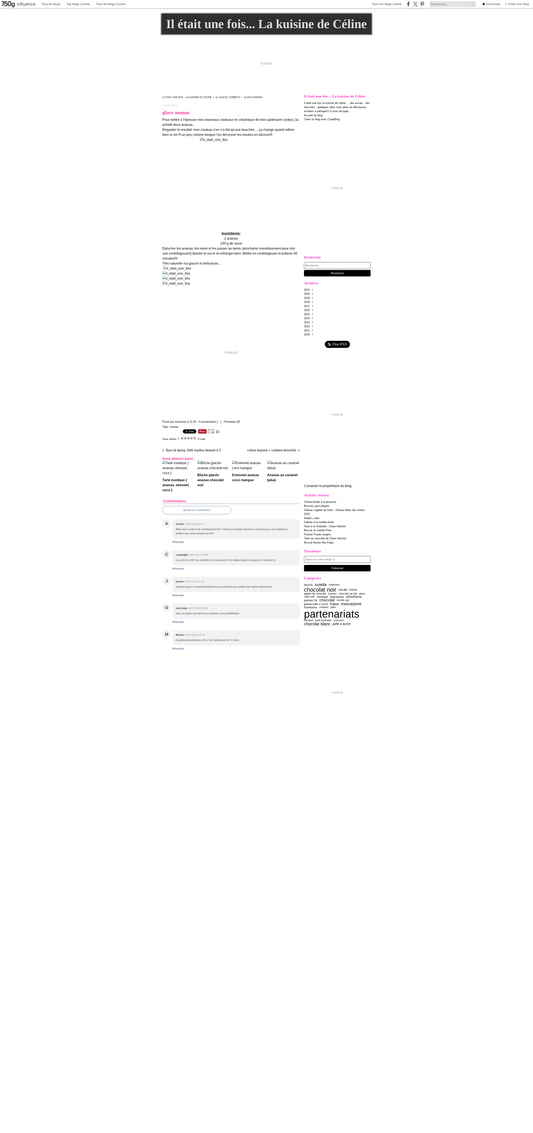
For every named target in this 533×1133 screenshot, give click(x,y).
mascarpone (351, 604)
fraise (334, 604)
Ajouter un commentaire (196, 510)
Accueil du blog (313, 115)
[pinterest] (422, 4)
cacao (342, 589)
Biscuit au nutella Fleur (318, 530)
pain (333, 607)
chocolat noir (320, 589)
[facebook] (408, 4)
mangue (308, 620)
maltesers (334, 584)
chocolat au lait (348, 593)
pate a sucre (342, 623)
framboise (310, 607)
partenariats (331, 614)
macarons (337, 596)
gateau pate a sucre (316, 604)
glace (362, 593)
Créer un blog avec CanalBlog (322, 119)
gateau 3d (310, 600)
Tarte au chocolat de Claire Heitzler (325, 538)
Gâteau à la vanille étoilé (319, 522)
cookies (324, 607)
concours (339, 620)
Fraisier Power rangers (317, 534)
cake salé (309, 596)
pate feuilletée (323, 620)
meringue (322, 596)
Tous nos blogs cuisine (387, 4)
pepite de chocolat (315, 593)
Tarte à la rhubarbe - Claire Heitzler (325, 526)
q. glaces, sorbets (227, 97)
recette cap (343, 600)
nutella (321, 585)
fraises (353, 589)
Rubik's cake (311, 518)
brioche (308, 584)
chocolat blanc (317, 624)
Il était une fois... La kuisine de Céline (187, 97)
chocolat (327, 600)
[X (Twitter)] (415, 4)
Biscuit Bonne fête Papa (318, 542)
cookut (288, 119)
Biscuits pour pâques (316, 505)
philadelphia (354, 596)
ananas (332, 593)
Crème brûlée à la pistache (320, 501)
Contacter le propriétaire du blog (327, 486)
